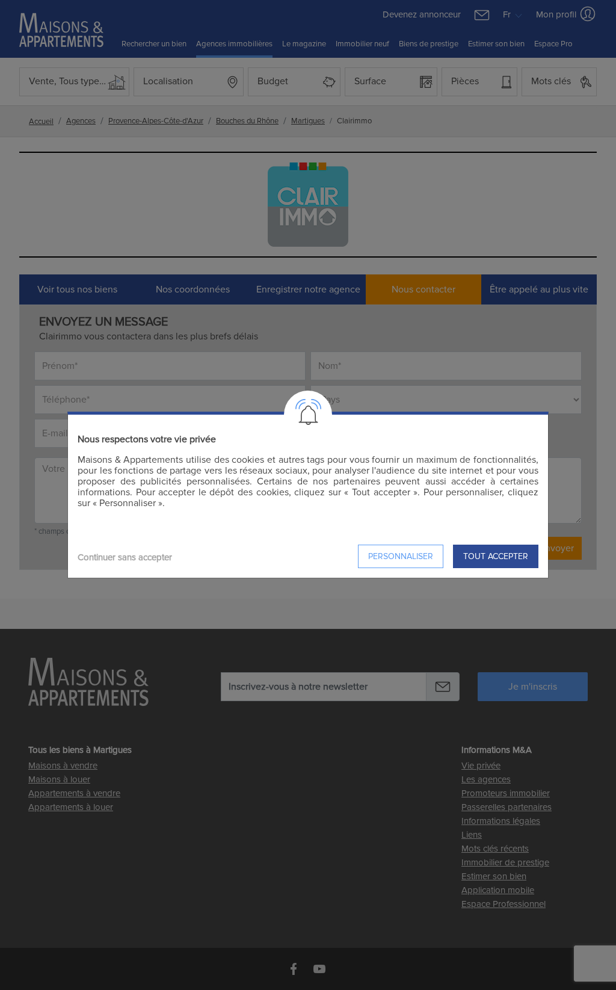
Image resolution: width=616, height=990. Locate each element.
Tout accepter (495, 556)
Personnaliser (400, 556)
